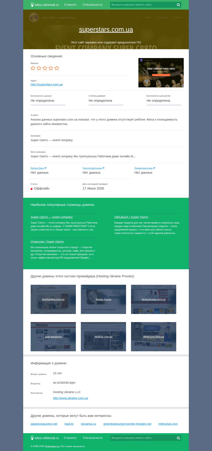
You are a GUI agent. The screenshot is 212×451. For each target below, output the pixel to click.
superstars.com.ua (106, 29)
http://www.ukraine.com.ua (70, 398)
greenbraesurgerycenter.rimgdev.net (127, 424)
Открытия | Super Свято (47, 241)
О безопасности (92, 4)
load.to (69, 424)
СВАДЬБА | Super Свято (131, 217)
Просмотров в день (143, 168)
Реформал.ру (52, 446)
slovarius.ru (88, 424)
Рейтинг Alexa (37, 168)
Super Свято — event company (52, 217)
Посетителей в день (92, 168)
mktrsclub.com (168, 424)
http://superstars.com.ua (47, 84)
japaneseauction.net (44, 424)
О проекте (70, 4)
